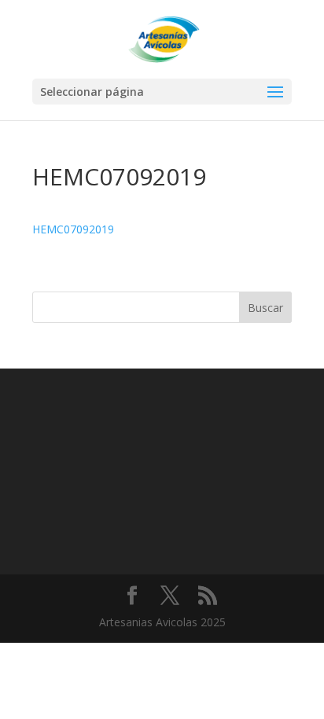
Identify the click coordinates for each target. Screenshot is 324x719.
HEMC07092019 (73, 229)
